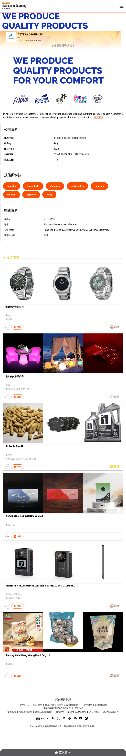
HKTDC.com (24, 705)
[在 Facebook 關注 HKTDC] (52, 718)
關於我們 (37, 705)
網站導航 (60, 712)
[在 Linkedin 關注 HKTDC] (64, 718)
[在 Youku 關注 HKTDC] (86, 718)
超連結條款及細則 (43, 712)
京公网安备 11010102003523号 (104, 712)
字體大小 (78, 707)
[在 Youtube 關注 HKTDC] (80, 718)
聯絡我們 (49, 705)
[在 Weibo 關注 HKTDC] (69, 718)
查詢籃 (63, 752)
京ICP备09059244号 (76, 712)
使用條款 (11, 712)
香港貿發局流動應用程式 (69, 705)
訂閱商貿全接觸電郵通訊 (95, 705)
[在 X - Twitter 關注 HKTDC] (58, 718)
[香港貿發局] (63, 699)
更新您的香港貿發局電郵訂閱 (57, 707)
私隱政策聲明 (25, 712)
